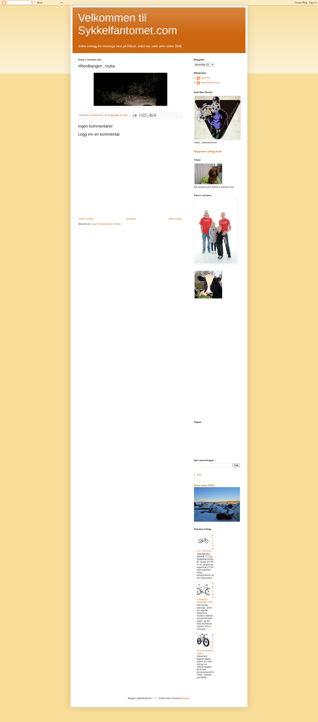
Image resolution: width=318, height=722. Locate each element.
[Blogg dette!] (144, 115)
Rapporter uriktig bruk (208, 151)
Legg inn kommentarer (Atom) (106, 224)
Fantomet (205, 78)
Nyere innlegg (86, 219)
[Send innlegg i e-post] (134, 115)
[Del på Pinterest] (155, 115)
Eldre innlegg (175, 219)
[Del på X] (148, 115)
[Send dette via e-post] (141, 115)
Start (199, 474)
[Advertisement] (217, 360)
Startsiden (131, 219)
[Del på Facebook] (151, 115)
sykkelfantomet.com (210, 82)
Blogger (186, 698)
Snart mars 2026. (204, 485)
